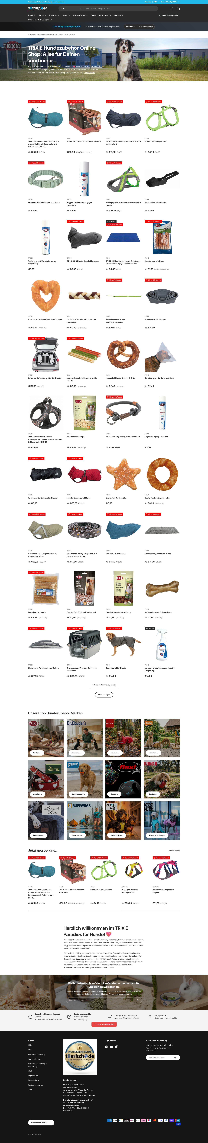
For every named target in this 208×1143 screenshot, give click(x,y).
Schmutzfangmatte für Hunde (158, 554)
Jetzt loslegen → (78, 794)
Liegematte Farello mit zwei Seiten (43, 668)
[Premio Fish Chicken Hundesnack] (84, 588)
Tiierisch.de (37, 1134)
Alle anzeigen (174, 850)
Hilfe (30, 1045)
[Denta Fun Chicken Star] (123, 474)
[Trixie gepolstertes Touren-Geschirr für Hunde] (123, 178)
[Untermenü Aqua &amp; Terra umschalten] (86, 15)
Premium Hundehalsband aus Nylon (44, 202)
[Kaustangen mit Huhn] (162, 237)
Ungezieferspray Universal (156, 436)
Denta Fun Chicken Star (116, 498)
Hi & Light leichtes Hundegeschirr (129, 891)
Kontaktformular (70, 1087)
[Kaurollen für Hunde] (45, 588)
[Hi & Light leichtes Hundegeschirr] (135, 870)
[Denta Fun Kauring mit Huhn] (162, 474)
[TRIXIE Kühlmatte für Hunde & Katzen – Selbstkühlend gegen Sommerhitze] (123, 237)
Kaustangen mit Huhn (154, 261)
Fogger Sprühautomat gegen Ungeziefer (79, 204)
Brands (148, 2)
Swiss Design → (117, 835)
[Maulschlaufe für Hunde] (162, 178)
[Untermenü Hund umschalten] (34, 15)
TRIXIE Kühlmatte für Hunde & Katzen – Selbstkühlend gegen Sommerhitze (123, 262)
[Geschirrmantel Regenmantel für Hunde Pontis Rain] (45, 530)
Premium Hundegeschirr (155, 141)
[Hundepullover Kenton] (123, 530)
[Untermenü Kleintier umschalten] (58, 15)
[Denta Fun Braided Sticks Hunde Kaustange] (84, 296)
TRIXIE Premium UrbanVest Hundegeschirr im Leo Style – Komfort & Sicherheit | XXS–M (45, 439)
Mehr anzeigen (104, 695)
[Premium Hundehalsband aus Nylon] (45, 178)
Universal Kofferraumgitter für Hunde (44, 378)
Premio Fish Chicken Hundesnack (81, 612)
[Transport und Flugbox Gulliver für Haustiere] (84, 644)
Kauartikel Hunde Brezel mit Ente (120, 378)
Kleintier (53, 15)
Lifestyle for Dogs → (157, 835)
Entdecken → (38, 835)
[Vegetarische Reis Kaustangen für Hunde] (84, 354)
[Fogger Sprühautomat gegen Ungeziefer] (84, 178)
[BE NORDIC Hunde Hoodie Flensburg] (84, 237)
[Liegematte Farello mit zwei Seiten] (45, 644)
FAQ (155, 2)
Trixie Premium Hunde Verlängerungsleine (115, 321)
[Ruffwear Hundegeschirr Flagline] (166, 870)
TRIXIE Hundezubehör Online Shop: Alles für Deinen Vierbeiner (56, 34)
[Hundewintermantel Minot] (84, 474)
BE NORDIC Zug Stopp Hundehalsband (123, 436)
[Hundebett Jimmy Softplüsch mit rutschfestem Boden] (84, 530)
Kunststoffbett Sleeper (155, 319)
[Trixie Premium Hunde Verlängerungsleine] (123, 296)
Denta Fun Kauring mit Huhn (157, 498)
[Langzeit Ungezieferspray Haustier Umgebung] (162, 644)
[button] (178, 8)
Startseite (31, 34)
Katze (41, 15)
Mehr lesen (89, 72)
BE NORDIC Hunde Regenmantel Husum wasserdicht (123, 142)
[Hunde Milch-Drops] (84, 413)
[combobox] (108, 8)
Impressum (33, 1075)
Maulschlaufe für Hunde (155, 202)
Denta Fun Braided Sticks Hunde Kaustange (81, 321)
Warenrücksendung (36, 1054)
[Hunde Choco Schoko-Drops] (123, 588)
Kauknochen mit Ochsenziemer (158, 612)
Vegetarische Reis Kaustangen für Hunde (82, 379)
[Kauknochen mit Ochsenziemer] (162, 588)
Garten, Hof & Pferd (99, 15)
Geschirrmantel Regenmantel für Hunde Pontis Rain (42, 555)
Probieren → (76, 753)
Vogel (65, 15)
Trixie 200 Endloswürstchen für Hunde (84, 141)
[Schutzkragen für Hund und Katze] (162, 354)
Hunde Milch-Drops (75, 436)
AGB (30, 1071)
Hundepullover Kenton (116, 554)
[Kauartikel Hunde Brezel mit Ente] (123, 354)
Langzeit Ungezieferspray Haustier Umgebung (160, 669)
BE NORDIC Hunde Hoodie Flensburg (83, 261)
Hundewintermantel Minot (78, 498)
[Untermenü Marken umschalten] (122, 15)
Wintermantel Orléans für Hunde (42, 498)
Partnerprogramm (35, 1085)
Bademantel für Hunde (116, 668)
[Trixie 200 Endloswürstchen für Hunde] (84, 117)
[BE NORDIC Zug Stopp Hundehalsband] (123, 413)
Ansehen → (115, 753)
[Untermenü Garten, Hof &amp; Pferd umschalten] (110, 15)
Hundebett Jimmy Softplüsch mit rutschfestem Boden (82, 555)
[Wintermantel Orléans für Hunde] (45, 474)
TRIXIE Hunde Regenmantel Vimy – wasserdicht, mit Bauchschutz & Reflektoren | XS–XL (43, 144)
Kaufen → (37, 753)
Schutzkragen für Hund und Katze (159, 378)
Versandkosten (34, 1059)
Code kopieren (147, 26)
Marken (117, 15)
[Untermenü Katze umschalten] (45, 15)
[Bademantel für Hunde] (123, 644)
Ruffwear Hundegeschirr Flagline (163, 891)
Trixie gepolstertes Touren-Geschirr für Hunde (123, 204)
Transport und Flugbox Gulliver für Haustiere (82, 669)
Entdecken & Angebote (38, 20)
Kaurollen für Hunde (37, 612)
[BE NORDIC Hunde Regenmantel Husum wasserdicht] (123, 117)
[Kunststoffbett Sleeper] (162, 296)
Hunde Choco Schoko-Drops (118, 612)
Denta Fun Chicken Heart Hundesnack (45, 319)
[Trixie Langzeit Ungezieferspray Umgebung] (45, 237)
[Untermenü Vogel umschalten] (69, 15)
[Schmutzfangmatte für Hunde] (162, 530)
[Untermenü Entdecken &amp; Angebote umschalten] (50, 19)
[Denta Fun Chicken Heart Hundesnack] (45, 296)
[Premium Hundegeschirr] (162, 117)
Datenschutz (33, 1080)
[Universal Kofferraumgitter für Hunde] (45, 354)
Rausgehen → (77, 835)
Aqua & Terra (79, 15)
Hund (30, 15)
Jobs (30, 1089)
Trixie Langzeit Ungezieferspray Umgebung (42, 262)
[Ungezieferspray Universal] (162, 413)
